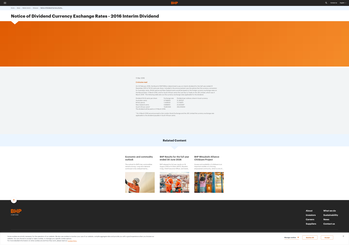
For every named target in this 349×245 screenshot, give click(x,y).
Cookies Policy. (72, 241)
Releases (35, 8)
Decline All (310, 237)
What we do (329, 210)
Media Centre (26, 8)
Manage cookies (290, 237)
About (309, 210)
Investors (311, 214)
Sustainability (330, 214)
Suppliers (311, 223)
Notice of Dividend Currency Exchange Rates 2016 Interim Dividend (52, 8)
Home (13, 8)
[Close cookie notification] (343, 236)
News (18, 8)
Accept (327, 237)
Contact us (333, 3)
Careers (310, 219)
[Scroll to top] (14, 200)
